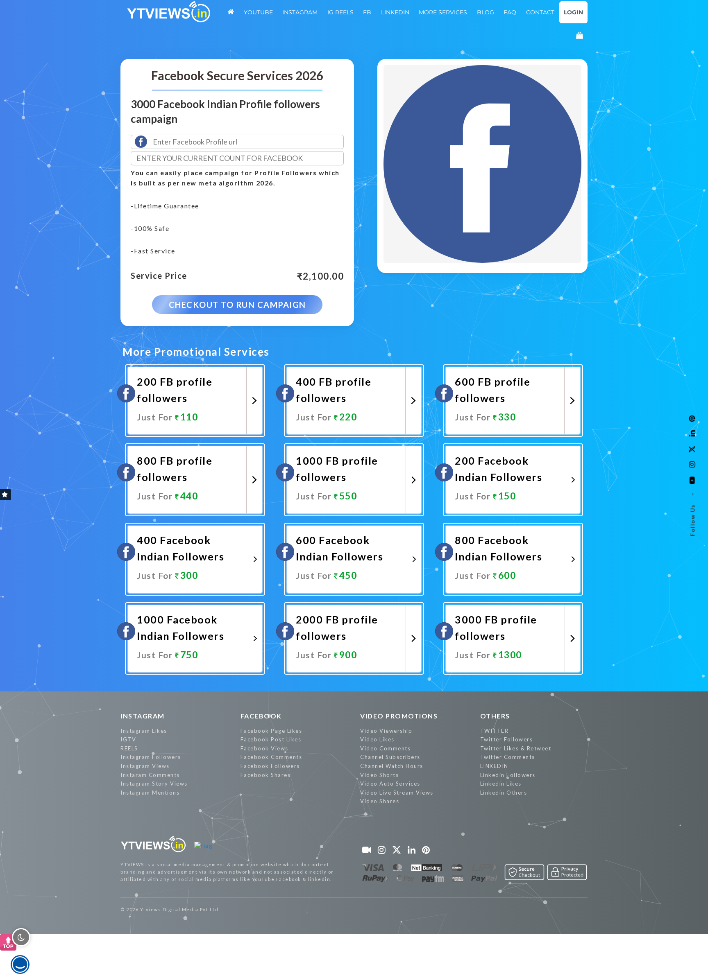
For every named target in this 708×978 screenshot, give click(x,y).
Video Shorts (379, 775)
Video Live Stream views (396, 792)
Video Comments (385, 748)
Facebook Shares (266, 775)
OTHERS (495, 716)
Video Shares (379, 801)
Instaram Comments (150, 775)
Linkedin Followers (508, 775)
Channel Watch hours (391, 766)
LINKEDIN (494, 766)
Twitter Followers (506, 739)
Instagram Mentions (149, 792)
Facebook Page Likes (271, 730)
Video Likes (377, 739)
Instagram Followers (150, 757)
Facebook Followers (270, 766)
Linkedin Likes (501, 783)
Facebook (261, 716)
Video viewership (386, 730)
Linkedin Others (503, 792)
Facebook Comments (271, 757)
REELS (129, 748)
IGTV (128, 739)
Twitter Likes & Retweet (515, 748)
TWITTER (494, 730)
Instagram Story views (154, 783)
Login (573, 12)
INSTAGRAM (142, 716)
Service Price (159, 276)
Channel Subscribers (390, 757)
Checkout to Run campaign (237, 304)
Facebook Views (264, 748)
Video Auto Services (390, 783)
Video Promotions (399, 716)
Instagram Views (145, 766)
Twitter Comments (507, 757)
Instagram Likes (143, 730)
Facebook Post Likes (271, 739)
